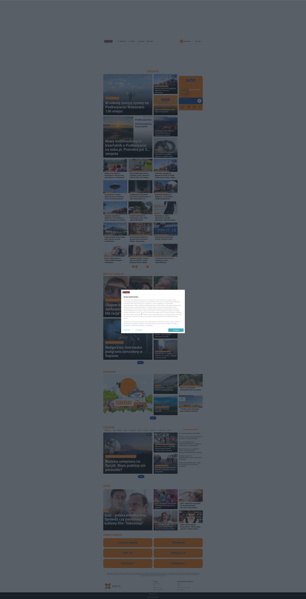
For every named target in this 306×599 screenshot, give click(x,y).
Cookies (133, 325)
